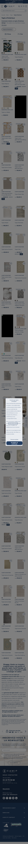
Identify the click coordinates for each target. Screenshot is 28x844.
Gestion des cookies (13, 423)
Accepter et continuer (14, 443)
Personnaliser (14, 439)
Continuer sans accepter (14, 400)
